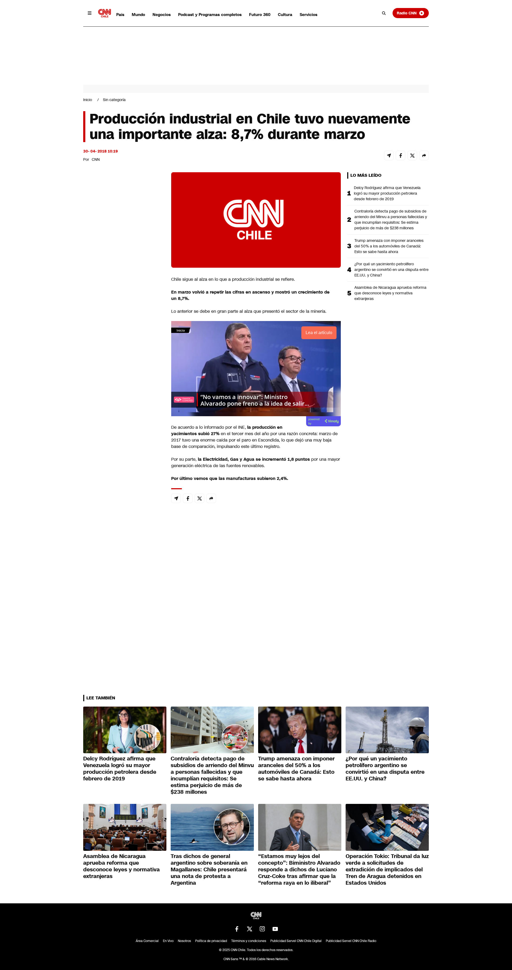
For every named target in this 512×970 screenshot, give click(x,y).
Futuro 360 (259, 14)
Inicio (87, 99)
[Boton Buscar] (384, 13)
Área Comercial (147, 941)
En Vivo (168, 941)
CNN (96, 159)
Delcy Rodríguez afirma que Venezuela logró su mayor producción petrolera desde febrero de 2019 (387, 193)
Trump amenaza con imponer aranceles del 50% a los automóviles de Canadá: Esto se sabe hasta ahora (388, 246)
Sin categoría (114, 99)
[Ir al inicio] (104, 13)
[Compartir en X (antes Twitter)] (412, 155)
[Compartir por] (424, 155)
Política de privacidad (211, 941)
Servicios (308, 14)
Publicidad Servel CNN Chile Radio (351, 941)
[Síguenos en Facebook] (237, 929)
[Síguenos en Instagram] (262, 929)
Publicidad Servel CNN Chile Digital (296, 941)
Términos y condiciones (248, 941)
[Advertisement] (123, 478)
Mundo (138, 14)
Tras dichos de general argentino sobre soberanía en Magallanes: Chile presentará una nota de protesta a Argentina (209, 869)
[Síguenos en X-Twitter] (249, 929)
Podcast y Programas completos (210, 14)
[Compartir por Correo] (389, 155)
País (120, 14)
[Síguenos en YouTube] (275, 929)
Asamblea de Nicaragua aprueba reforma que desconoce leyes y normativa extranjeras (390, 293)
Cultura (285, 14)
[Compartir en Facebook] (400, 155)
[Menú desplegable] (89, 13)
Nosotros (184, 941)
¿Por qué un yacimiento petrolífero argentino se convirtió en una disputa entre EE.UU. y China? (391, 269)
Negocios (162, 14)
